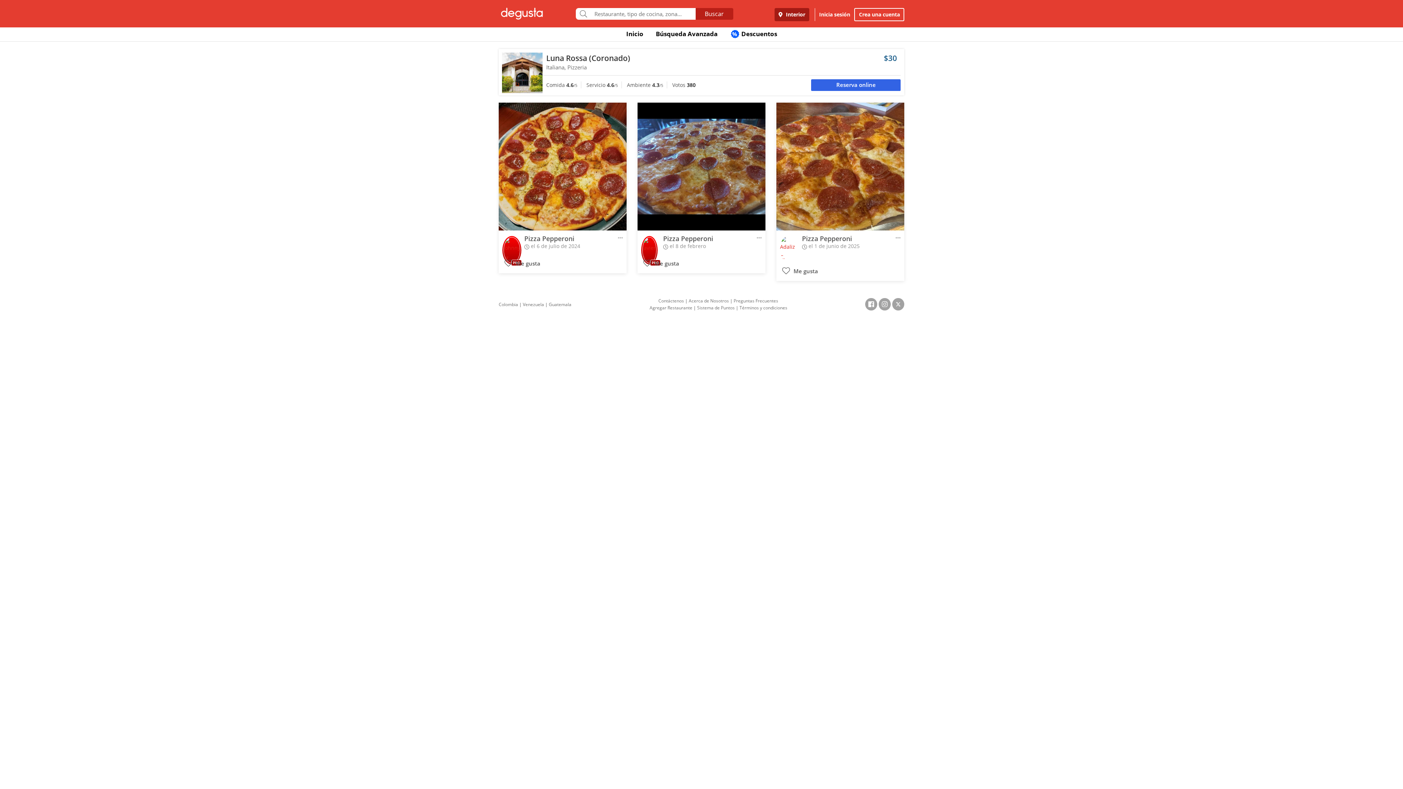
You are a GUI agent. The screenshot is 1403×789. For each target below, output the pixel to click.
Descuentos (754, 34)
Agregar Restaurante (671, 308)
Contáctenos (671, 301)
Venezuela (533, 304)
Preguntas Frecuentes (756, 301)
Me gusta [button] (527, 263)
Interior (794, 14)
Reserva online (856, 85)
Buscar (714, 14)
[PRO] (511, 245)
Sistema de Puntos (716, 308)
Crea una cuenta (879, 14)
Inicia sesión (834, 14)
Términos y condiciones (763, 308)
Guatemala (560, 304)
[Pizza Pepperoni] (563, 166)
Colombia (508, 304)
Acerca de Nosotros (709, 301)
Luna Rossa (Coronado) (588, 58)
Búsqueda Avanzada (687, 34)
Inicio (634, 34)
